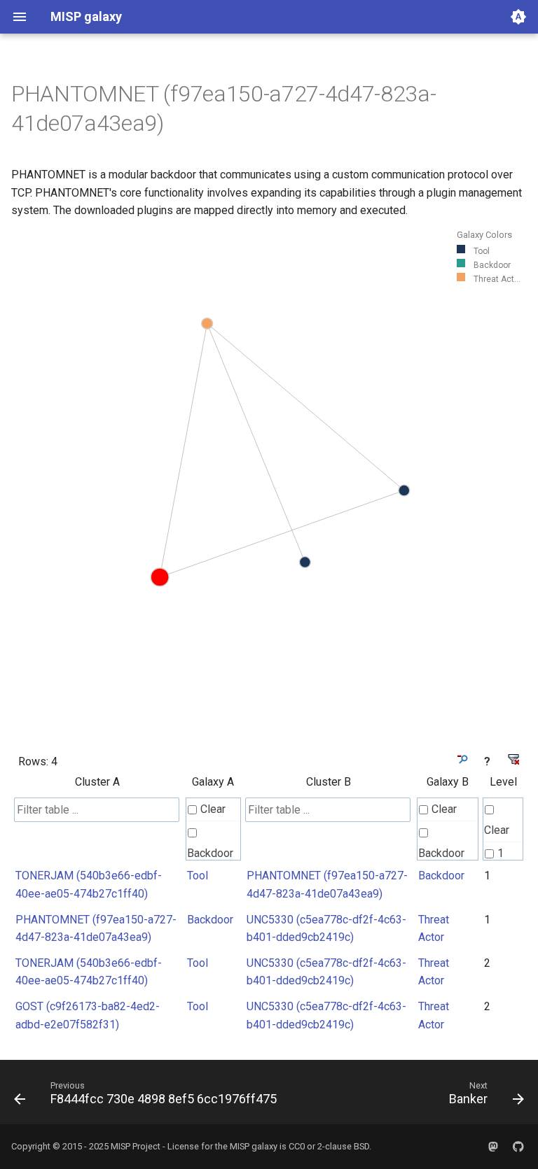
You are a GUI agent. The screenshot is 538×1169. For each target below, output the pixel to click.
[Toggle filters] (461, 759)
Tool (197, 875)
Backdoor (210, 853)
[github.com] (518, 1146)
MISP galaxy (253, 1146)
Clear (213, 809)
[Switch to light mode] (518, 17)
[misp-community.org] (493, 1146)
